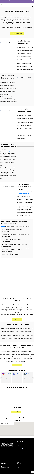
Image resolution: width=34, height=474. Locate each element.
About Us (28, 443)
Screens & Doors (21, 447)
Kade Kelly (28, 373)
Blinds (19, 445)
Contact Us (29, 447)
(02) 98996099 (12, 0)
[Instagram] (32, 0)
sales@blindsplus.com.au (5, 467)
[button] (32, 6)
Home (19, 443)
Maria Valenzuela (18, 373)
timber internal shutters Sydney (23, 193)
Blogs (28, 445)
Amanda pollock (7, 373)
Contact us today (8, 316)
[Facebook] (31, 0)
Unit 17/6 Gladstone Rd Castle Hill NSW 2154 (8, 459)
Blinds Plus (3, 226)
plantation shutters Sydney (8, 151)
